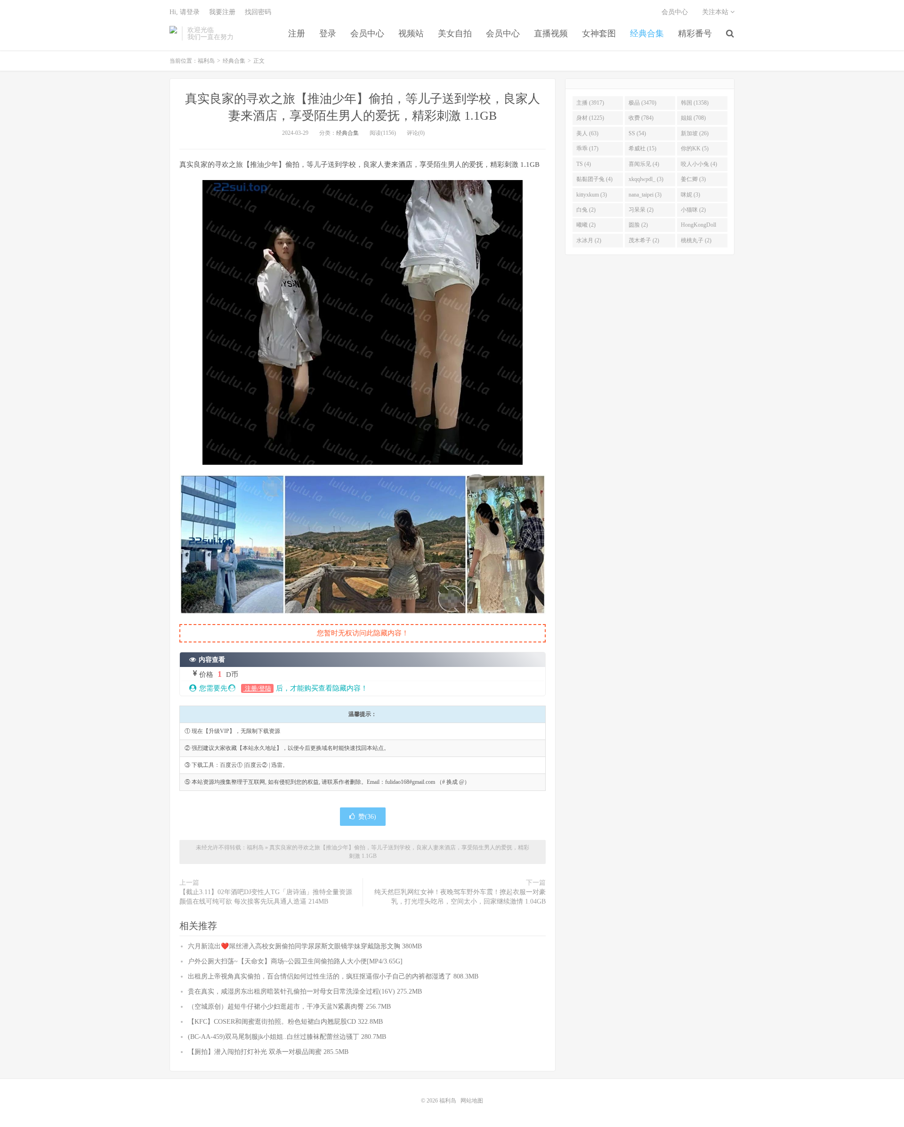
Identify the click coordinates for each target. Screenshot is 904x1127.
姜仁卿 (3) (693, 179)
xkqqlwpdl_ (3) (646, 179)
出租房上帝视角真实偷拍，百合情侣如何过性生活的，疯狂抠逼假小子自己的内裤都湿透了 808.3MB (333, 976)
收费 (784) (641, 118)
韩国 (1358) (695, 102)
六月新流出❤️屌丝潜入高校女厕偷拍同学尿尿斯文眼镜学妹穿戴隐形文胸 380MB (305, 946)
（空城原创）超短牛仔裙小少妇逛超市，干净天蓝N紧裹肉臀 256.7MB (289, 1006)
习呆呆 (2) (641, 209)
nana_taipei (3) (645, 194)
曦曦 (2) (586, 225)
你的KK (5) (695, 148)
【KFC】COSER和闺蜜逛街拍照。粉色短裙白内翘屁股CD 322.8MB (285, 1021)
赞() (367, 816)
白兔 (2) (586, 209)
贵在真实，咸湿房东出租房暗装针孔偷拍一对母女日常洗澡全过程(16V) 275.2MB (305, 991)
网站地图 (471, 1100)
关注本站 (716, 12)
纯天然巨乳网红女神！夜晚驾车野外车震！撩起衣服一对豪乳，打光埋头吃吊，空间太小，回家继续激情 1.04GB (460, 896)
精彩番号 (695, 33)
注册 (296, 33)
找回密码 (258, 12)
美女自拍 (455, 33)
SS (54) (637, 133)
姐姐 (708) (693, 118)
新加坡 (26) (695, 133)
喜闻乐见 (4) (644, 164)
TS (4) (583, 164)
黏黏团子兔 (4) (594, 179)
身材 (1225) (590, 118)
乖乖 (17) (587, 148)
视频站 (411, 33)
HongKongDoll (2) (698, 227)
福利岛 (173, 33)
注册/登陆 (257, 688)
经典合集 (647, 33)
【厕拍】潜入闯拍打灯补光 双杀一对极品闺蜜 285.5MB (268, 1051)
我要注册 (222, 12)
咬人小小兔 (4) (699, 164)
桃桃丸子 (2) (696, 240)
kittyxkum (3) (591, 194)
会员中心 (367, 33)
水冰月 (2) (588, 240)
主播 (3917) (590, 102)
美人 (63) (587, 133)
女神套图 (599, 33)
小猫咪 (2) (693, 209)
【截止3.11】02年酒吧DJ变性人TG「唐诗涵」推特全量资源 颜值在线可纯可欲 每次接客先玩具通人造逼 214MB (265, 896)
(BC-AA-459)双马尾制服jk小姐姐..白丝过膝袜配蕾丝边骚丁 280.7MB (287, 1036)
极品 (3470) (642, 102)
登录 (327, 33)
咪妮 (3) (690, 194)
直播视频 (551, 33)
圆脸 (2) (638, 225)
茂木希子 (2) (644, 240)
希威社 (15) (642, 148)
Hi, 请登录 (185, 12)
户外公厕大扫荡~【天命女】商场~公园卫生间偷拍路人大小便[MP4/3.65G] (295, 961)
